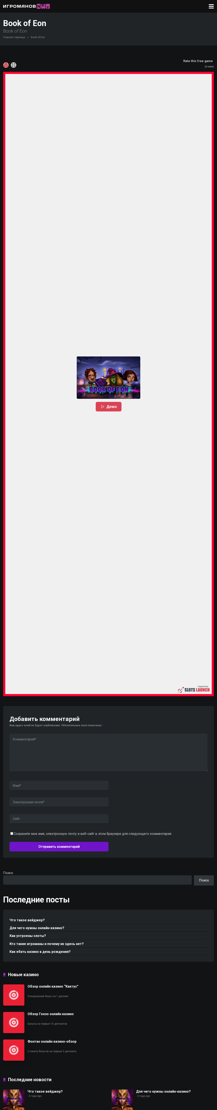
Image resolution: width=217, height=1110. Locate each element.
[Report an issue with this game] (6, 65)
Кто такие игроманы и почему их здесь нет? (47, 944)
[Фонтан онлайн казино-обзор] (13, 1059)
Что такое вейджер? (27, 920)
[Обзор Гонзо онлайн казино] (13, 1032)
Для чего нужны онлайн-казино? (37, 928)
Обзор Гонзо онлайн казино (51, 1014)
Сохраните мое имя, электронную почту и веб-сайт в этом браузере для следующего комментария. (93, 834)
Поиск (8, 873)
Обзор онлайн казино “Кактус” (53, 986)
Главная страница (14, 37)
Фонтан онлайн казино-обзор (52, 1041)
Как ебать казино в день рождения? (40, 952)
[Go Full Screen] (13, 65)
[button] (108, 377)
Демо (111, 407)
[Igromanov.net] (26, 6)
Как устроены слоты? (28, 936)
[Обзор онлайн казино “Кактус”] (13, 1004)
